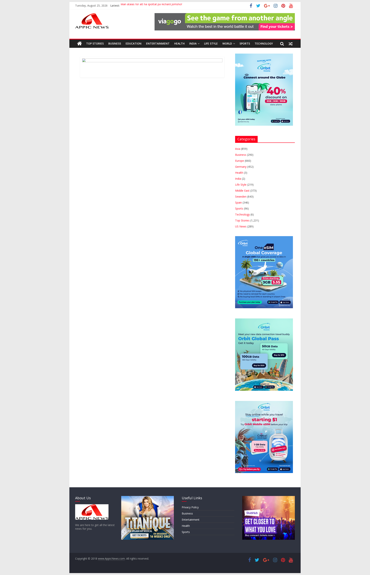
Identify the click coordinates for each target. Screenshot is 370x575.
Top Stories (95, 43)
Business (114, 43)
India (193, 43)
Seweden (240, 196)
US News (240, 226)
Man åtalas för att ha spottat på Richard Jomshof (151, 5)
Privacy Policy (190, 507)
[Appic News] (79, 44)
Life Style (211, 43)
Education (133, 43)
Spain (238, 202)
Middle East (242, 190)
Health (179, 43)
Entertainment (158, 43)
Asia (237, 149)
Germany (240, 166)
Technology (264, 43)
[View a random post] (290, 44)
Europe (239, 160)
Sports (245, 43)
